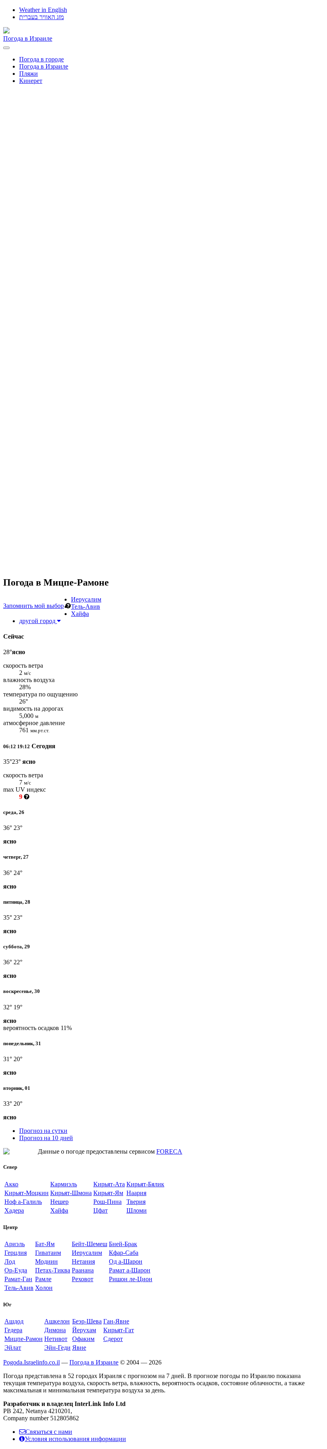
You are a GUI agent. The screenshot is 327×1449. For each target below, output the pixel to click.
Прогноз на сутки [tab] (43, 1130)
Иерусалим (86, 599)
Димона (55, 1330)
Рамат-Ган (18, 1279)
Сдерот (113, 1338)
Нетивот (55, 1338)
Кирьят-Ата (109, 1184)
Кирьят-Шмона (71, 1192)
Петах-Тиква (52, 1270)
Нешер (59, 1201)
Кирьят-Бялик (145, 1184)
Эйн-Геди (57, 1347)
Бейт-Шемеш (89, 1244)
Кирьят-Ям (108, 1192)
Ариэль (14, 1244)
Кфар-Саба (123, 1252)
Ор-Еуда (15, 1270)
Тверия (136, 1201)
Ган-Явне (116, 1321)
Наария (136, 1192)
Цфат (100, 1210)
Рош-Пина (107, 1201)
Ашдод (14, 1321)
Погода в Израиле (27, 38)
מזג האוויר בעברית (41, 17)
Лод (9, 1261)
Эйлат (12, 1347)
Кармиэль (63, 1184)
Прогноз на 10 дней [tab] (46, 1137)
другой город (38, 620)
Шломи (136, 1210)
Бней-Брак (123, 1244)
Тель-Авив (85, 606)
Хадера (14, 1210)
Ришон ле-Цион (130, 1279)
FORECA (169, 1151)
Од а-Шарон (125, 1261)
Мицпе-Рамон (23, 1338)
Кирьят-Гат (118, 1330)
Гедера (13, 1330)
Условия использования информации (75, 1438)
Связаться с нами (49, 1431)
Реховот (82, 1279)
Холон (44, 1287)
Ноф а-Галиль (23, 1201)
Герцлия (15, 1252)
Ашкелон (57, 1321)
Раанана (83, 1270)
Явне (79, 1347)
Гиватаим (48, 1252)
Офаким (83, 1338)
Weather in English (43, 9)
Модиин (46, 1261)
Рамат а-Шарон (129, 1270)
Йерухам (84, 1330)
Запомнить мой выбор (33, 605)
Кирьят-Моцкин (26, 1192)
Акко (11, 1184)
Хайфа (80, 613)
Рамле (43, 1279)
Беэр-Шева (87, 1321)
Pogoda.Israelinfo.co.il (31, 1362)
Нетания (83, 1261)
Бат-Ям (45, 1244)
